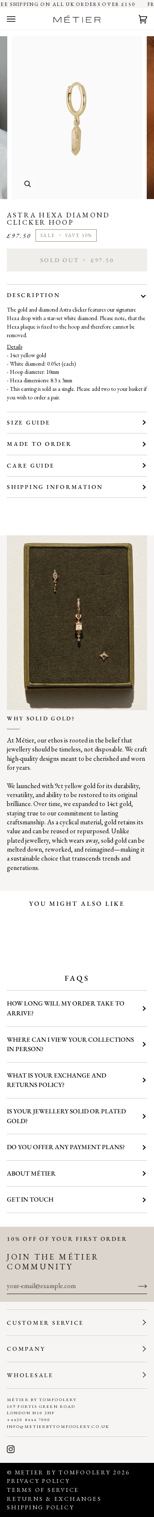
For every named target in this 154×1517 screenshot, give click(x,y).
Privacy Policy (38, 1481)
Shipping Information (55, 487)
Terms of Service (43, 1490)
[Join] (135, 1285)
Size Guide (28, 422)
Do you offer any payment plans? (66, 1147)
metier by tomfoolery (63, 1472)
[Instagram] (11, 1449)
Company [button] (26, 1348)
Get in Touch (30, 1199)
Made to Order (39, 444)
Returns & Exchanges (54, 1499)
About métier (31, 1173)
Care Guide (31, 465)
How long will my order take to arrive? (65, 1008)
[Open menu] (20, 19)
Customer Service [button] (45, 1322)
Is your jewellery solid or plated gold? (66, 1116)
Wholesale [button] (30, 1375)
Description (33, 295)
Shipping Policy (40, 1507)
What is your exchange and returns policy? (56, 1080)
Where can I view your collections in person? (70, 1044)
